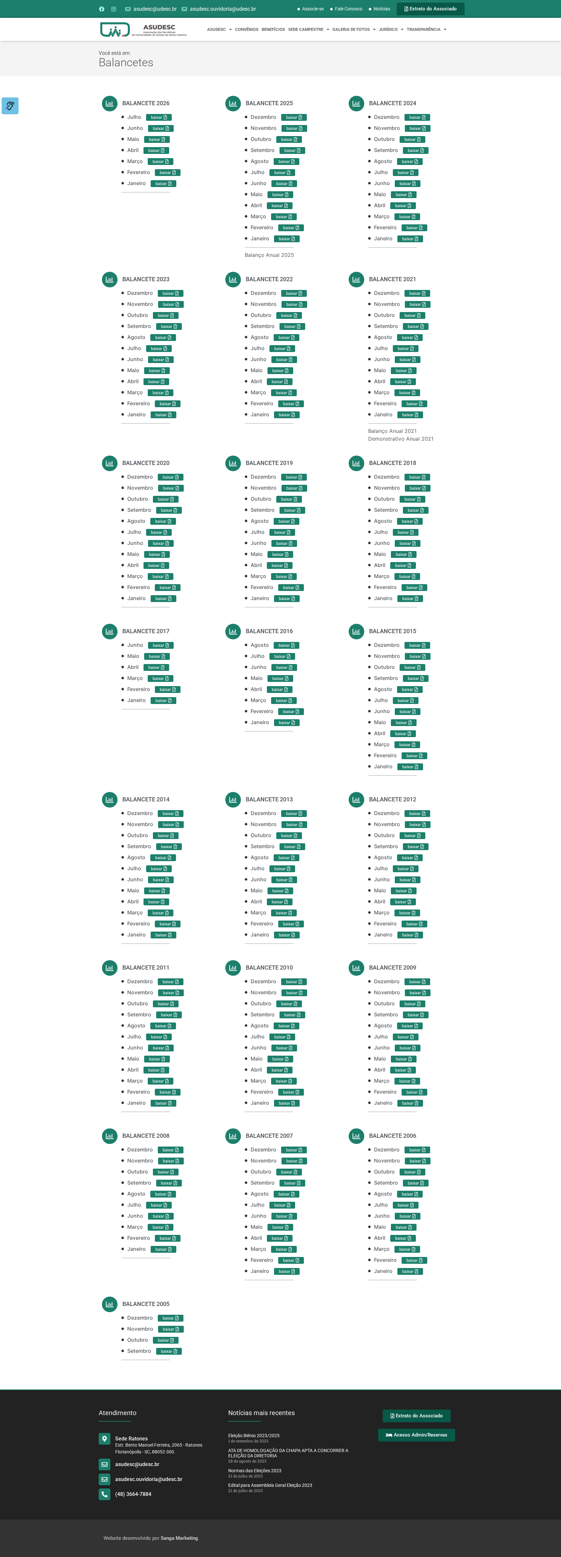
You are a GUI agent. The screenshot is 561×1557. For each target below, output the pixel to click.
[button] (407, 1081)
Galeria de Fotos (351, 29)
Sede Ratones (131, 1439)
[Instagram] (113, 9)
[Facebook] (101, 9)
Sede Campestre (305, 29)
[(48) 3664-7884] (104, 1494)
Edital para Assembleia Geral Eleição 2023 (270, 1485)
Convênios (246, 29)
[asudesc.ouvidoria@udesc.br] (104, 1479)
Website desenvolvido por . (151, 1538)
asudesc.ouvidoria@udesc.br (148, 1479)
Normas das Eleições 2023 (254, 1470)
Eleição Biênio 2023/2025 (254, 1435)
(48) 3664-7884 (133, 1494)
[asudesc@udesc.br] (104, 1464)
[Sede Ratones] (104, 1439)
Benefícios (273, 29)
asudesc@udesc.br (137, 1464)
